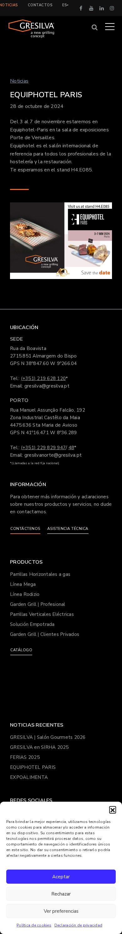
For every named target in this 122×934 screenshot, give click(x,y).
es (64, 5)
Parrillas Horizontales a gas (40, 574)
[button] (112, 809)
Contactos (40, 5)
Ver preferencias (61, 911)
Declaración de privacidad (78, 925)
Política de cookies (34, 925)
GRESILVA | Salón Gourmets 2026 (48, 737)
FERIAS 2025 (25, 757)
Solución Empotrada (32, 624)
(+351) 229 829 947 (43, 447)
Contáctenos (25, 528)
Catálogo (21, 649)
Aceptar (61, 877)
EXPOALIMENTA (29, 777)
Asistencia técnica (68, 528)
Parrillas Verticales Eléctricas (42, 614)
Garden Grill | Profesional (37, 604)
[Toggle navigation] (109, 26)
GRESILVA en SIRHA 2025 (39, 747)
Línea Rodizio (24, 594)
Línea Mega (23, 584)
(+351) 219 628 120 (43, 378)
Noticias (19, 81)
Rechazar (61, 894)
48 (71, 447)
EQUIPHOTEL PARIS (33, 767)
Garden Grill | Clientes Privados (44, 634)
